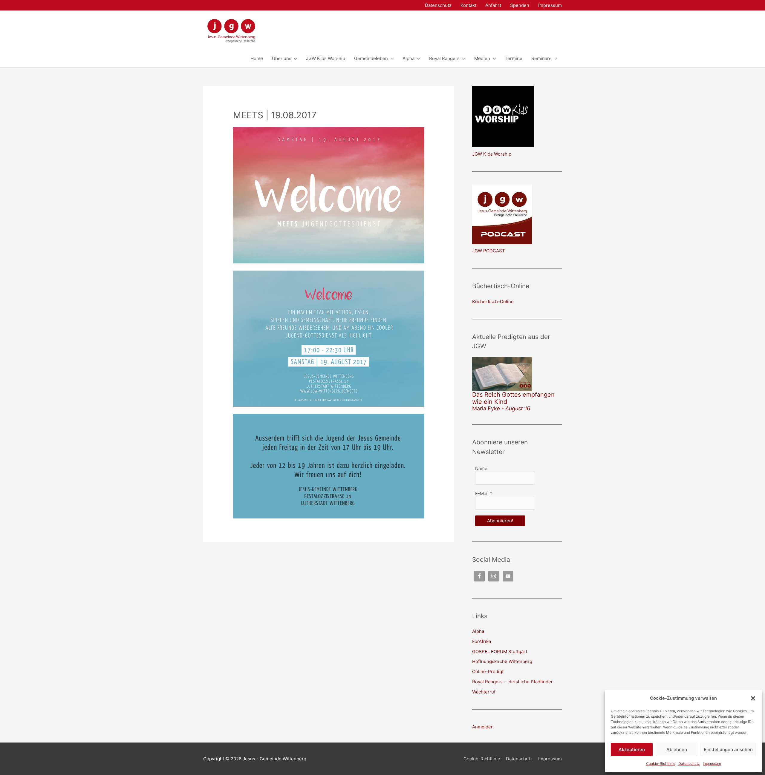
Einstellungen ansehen (728, 749)
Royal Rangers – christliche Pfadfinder (512, 682)
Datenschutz (689, 763)
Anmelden (483, 727)
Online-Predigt (488, 671)
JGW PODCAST (488, 251)
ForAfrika (481, 641)
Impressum (712, 763)
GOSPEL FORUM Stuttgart (499, 651)
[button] (753, 698)
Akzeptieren (632, 749)
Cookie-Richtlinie (660, 763)
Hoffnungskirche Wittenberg (502, 661)
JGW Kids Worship (491, 154)
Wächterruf (483, 692)
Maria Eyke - (501, 408)
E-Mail (483, 493)
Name (481, 468)
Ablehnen (676, 749)
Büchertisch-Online (493, 301)
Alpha (478, 631)
